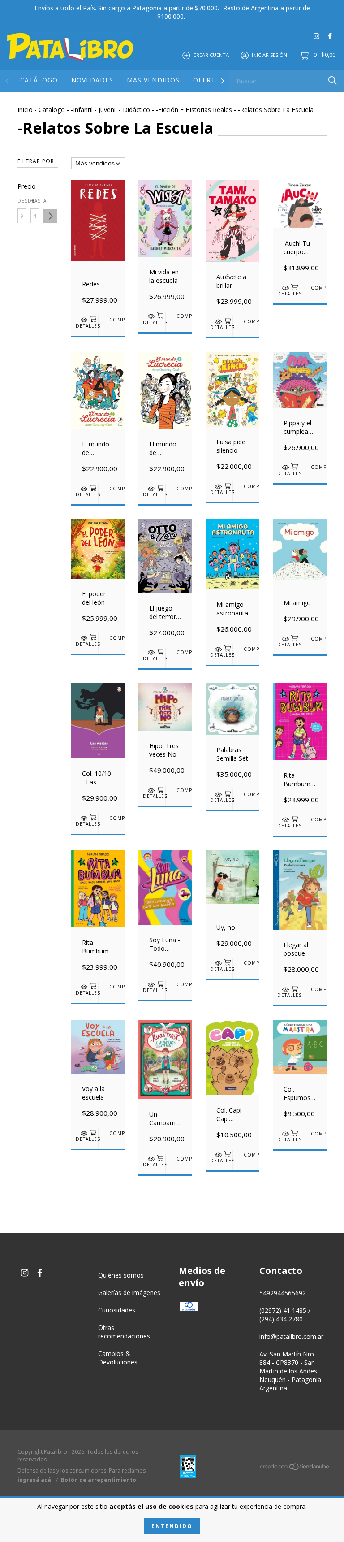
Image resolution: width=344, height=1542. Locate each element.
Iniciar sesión (269, 55)
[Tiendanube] (295, 1468)
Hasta (34, 201)
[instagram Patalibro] (316, 36)
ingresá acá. (35, 1480)
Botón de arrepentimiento (98, 1480)
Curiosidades (116, 1310)
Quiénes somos (121, 1275)
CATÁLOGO (39, 80)
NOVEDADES (92, 80)
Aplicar (50, 216)
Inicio (25, 109)
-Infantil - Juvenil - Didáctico (110, 109)
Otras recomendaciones (124, 1331)
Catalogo (52, 109)
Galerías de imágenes (129, 1292)
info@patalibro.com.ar (291, 1336)
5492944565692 (282, 1293)
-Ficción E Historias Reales (194, 109)
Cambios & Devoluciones (118, 1357)
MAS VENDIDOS (153, 80)
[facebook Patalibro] (329, 36)
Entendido (172, 1526)
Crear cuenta (211, 55)
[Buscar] (332, 80)
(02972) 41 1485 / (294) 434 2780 (284, 1314)
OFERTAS (208, 80)
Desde (21, 201)
